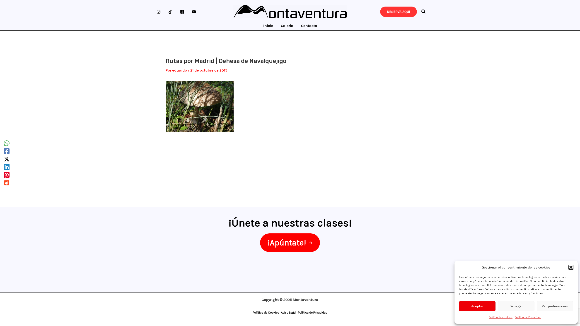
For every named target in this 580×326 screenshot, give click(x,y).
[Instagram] (158, 11)
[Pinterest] (7, 175)
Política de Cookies (266, 312)
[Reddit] (7, 183)
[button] (571, 267)
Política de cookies (500, 317)
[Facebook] (182, 11)
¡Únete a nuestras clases (288, 222)
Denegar (516, 306)
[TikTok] (170, 11)
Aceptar (477, 306)
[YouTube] (193, 11)
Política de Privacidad (528, 317)
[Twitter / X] (7, 159)
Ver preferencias (555, 306)
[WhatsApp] (7, 143)
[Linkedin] (7, 167)
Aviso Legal (288, 312)
